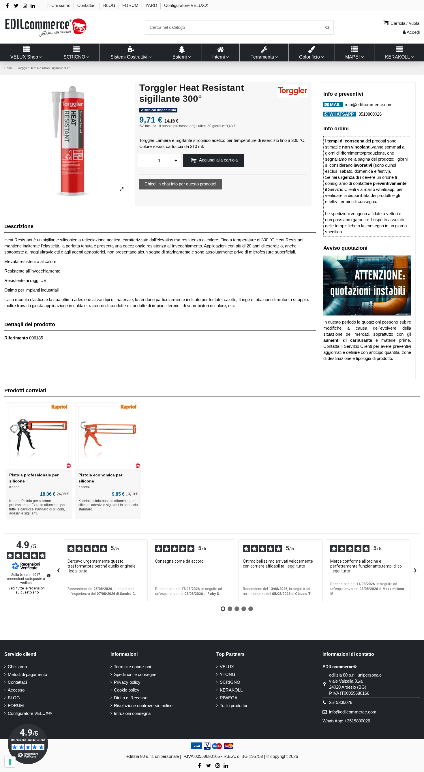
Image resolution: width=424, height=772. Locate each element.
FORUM (131, 5)
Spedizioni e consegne (135, 674)
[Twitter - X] (16, 6)
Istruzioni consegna (132, 713)
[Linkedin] (33, 6)
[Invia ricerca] (327, 27)
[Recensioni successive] (415, 571)
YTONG (227, 674)
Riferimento (16, 337)
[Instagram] (25, 6)
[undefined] (48, 575)
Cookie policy (126, 690)
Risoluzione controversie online (143, 705)
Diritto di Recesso (130, 697)
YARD (151, 5)
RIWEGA (228, 697)
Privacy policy (127, 682)
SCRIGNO (230, 682)
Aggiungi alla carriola (218, 159)
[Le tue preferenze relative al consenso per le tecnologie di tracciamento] (10, 761)
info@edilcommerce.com (368, 104)
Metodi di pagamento (27, 674)
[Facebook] (7, 6)
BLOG (110, 5)
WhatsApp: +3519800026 (346, 720)
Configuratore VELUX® (186, 5)
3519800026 (369, 114)
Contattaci (87, 5)
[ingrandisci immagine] (121, 189)
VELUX (227, 666)
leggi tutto (78, 571)
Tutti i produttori (234, 705)
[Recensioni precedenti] (58, 571)
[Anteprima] (39, 467)
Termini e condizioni (132, 666)
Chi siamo (61, 5)
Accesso (16, 690)
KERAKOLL (231, 690)
